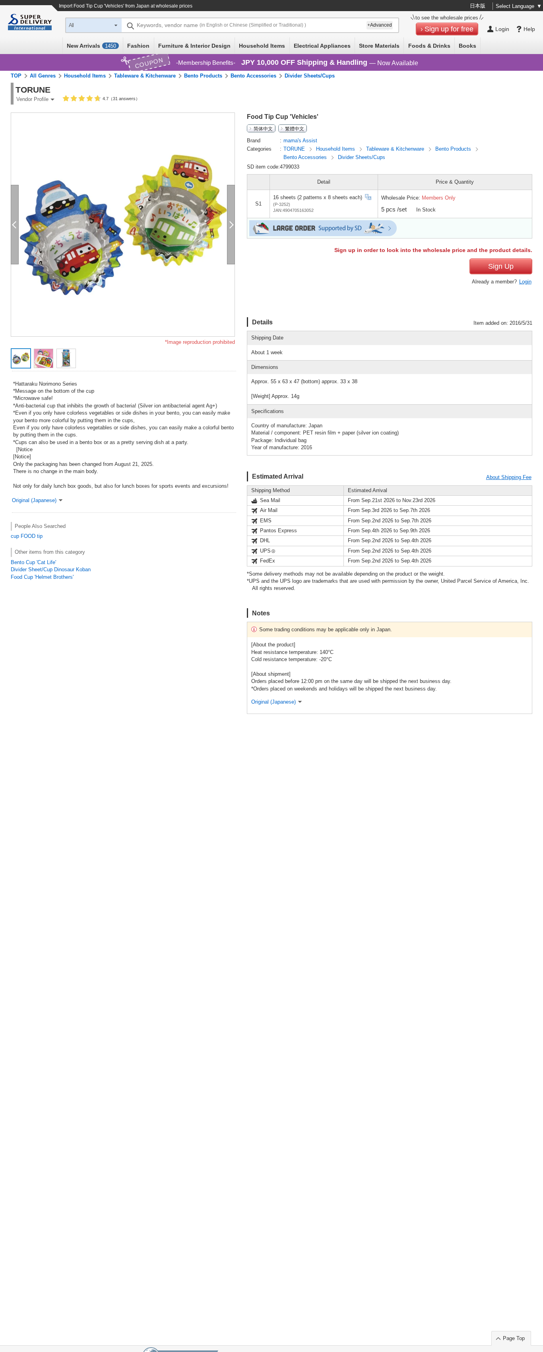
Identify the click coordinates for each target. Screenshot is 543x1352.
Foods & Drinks (429, 46)
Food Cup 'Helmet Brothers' (42, 577)
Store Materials (379, 46)
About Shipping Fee (508, 477)
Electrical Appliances (322, 46)
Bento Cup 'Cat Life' (33, 562)
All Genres (43, 76)
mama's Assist (300, 141)
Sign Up (501, 266)
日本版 (477, 6)
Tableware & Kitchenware (145, 76)
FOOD (28, 536)
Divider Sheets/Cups (310, 76)
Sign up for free (449, 29)
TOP (16, 76)
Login (525, 282)
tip (40, 536)
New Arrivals (91, 46)
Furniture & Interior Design (194, 46)
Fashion (138, 46)
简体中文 (263, 128)
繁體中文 (294, 128)
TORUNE (294, 149)
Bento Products (203, 76)
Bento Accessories (253, 76)
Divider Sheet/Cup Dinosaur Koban (51, 569)
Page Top (514, 1338)
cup (15, 536)
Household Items (262, 46)
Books (467, 46)
